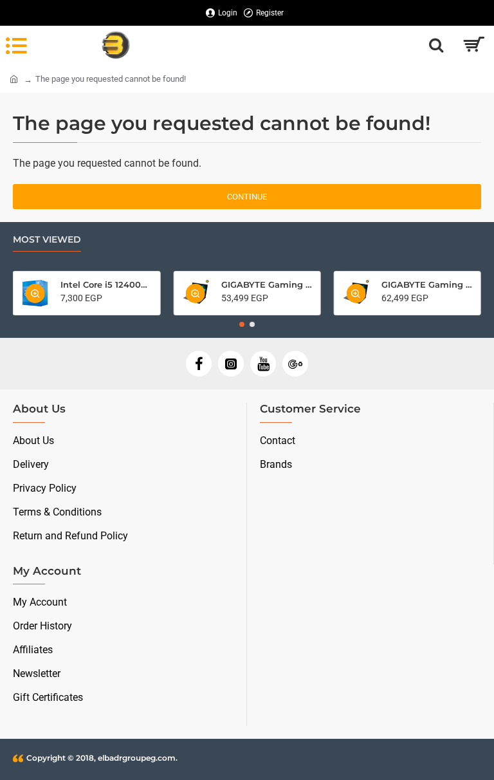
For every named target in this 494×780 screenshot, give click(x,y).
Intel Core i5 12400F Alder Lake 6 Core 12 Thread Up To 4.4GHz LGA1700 (106, 284)
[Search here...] (436, 45)
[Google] (295, 363)
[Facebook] (199, 363)
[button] (241, 324)
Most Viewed (47, 239)
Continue (247, 196)
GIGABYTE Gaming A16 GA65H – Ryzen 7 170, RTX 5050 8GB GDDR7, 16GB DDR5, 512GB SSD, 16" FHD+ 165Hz (267, 284)
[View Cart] (473, 45)
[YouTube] (263, 363)
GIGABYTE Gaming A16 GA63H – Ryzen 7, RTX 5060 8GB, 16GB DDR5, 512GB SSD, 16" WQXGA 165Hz (427, 284)
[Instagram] (231, 363)
